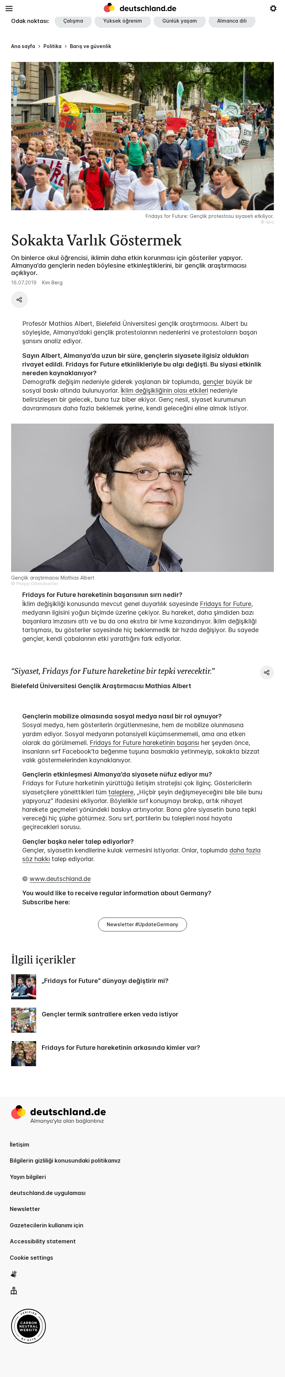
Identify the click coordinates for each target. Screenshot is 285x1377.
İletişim (19, 1144)
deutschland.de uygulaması (48, 1192)
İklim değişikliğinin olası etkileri (164, 390)
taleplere (120, 792)
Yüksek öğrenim (122, 21)
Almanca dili (232, 21)
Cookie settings (31, 1257)
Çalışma (73, 21)
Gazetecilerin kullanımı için (46, 1225)
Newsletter (25, 1208)
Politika (52, 46)
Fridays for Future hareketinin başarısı (144, 742)
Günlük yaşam (179, 21)
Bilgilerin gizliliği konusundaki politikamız (65, 1160)
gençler (213, 381)
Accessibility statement (43, 1241)
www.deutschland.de (60, 878)
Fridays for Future (225, 603)
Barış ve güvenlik (90, 46)
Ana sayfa (23, 46)
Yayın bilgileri (28, 1176)
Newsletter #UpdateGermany (142, 924)
